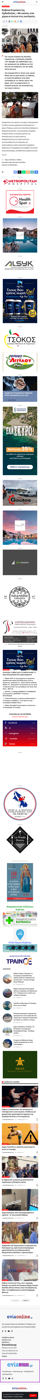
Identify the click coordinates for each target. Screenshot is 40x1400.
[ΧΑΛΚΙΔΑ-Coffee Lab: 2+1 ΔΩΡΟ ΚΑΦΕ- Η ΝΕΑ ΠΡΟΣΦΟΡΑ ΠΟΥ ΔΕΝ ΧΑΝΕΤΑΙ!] (20, 660)
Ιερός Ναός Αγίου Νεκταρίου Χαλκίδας (13, 162)
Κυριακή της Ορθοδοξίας (9, 165)
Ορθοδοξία (6, 6)
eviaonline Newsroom (8, 1119)
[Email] (15, 21)
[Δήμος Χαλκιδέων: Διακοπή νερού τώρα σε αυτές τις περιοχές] (20, 1134)
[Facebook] (20, 722)
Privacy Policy (7, 1396)
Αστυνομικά (6, 1106)
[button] (33, 1395)
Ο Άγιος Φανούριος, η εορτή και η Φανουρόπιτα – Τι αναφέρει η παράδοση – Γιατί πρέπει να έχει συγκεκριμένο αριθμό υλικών (19, 700)
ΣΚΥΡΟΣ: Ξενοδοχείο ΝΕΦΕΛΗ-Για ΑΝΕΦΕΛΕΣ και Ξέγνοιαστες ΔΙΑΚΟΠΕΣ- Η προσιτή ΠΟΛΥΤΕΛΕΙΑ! (19, 694)
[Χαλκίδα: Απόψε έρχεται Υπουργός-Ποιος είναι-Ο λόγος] (7, 1005)
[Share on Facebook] (6, 21)
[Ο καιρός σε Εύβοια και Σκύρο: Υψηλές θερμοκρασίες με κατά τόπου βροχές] (7, 1043)
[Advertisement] (20, 768)
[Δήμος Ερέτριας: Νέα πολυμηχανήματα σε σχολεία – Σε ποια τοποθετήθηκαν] (20, 1200)
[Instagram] (20, 733)
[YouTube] (9, 1331)
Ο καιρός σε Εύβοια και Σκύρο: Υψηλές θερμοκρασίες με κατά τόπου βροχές (23, 1042)
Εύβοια (19, 160)
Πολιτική (5, 1280)
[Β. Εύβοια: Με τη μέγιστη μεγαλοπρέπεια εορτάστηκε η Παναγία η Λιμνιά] (20, 1167)
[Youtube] (20, 738)
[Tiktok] (20, 744)
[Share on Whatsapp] (12, 21)
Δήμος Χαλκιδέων (10, 160)
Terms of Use (18, 1396)
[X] (20, 728)
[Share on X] (9, 21)
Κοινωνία (6, 669)
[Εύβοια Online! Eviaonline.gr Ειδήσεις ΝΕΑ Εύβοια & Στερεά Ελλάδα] (20, 2)
